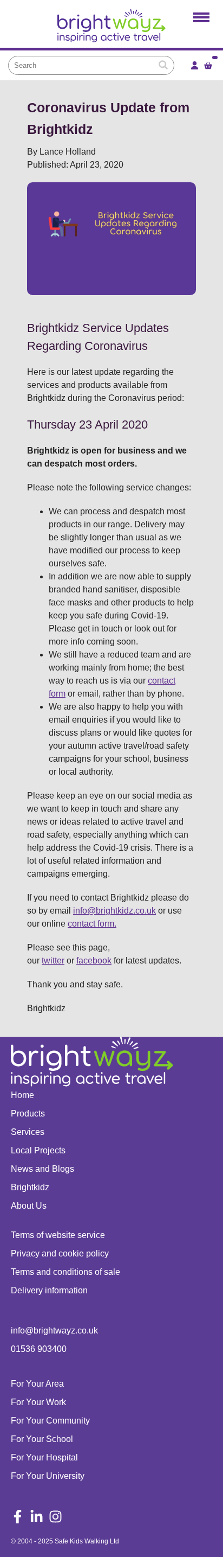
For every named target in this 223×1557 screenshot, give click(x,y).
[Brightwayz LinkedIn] (36, 1518)
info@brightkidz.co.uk (114, 910)
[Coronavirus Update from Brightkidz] (111, 28)
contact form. (92, 923)
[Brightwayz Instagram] (55, 1518)
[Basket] (208, 65)
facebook (94, 960)
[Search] (163, 65)
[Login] (195, 65)
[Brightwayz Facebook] (17, 1518)
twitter (53, 960)
